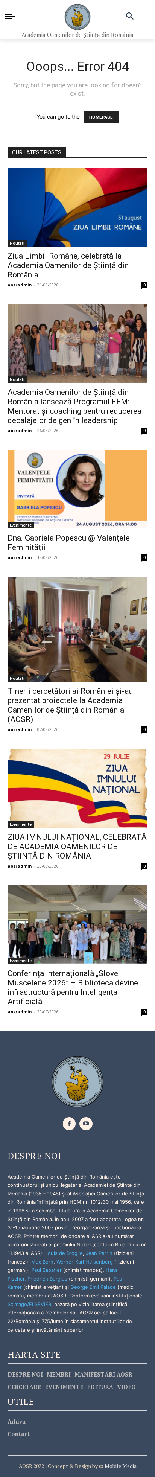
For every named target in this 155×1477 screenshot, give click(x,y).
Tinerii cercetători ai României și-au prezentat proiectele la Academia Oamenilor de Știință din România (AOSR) (70, 705)
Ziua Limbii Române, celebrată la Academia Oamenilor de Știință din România (68, 265)
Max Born (42, 1262)
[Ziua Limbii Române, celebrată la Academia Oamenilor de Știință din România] (77, 207)
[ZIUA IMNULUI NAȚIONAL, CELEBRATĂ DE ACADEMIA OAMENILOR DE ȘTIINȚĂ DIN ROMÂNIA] (77, 788)
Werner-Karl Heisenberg (84, 1262)
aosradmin (20, 285)
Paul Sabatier (46, 1270)
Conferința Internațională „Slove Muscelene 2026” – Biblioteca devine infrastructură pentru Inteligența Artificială (73, 987)
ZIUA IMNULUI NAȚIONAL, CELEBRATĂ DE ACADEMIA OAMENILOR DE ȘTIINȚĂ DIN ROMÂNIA (77, 846)
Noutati (17, 243)
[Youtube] (86, 1123)
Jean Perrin (100, 1253)
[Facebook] (69, 1123)
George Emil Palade (93, 1287)
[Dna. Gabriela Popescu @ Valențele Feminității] (77, 489)
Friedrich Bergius (47, 1279)
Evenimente (21, 525)
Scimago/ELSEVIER (29, 1304)
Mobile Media (120, 1465)
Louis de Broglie (64, 1253)
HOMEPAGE (101, 117)
